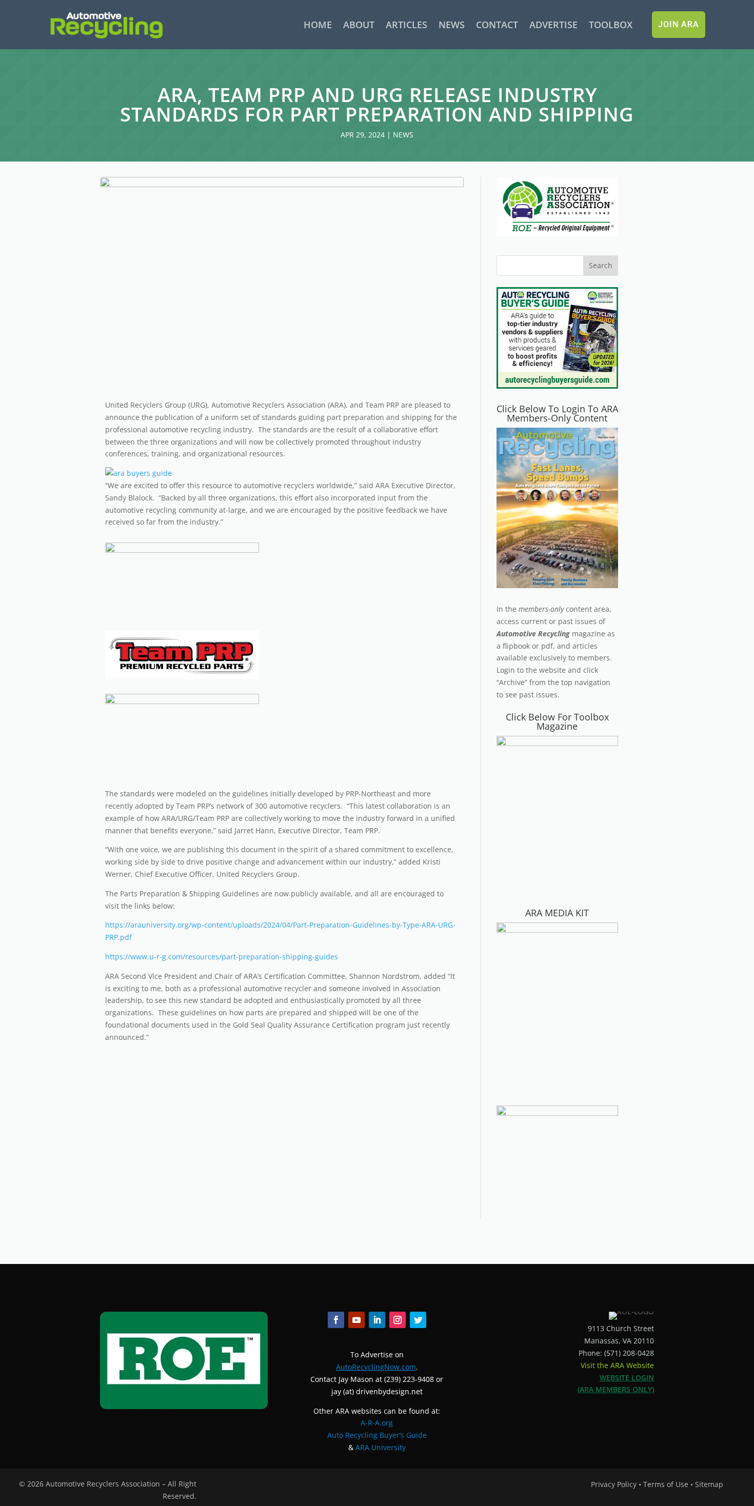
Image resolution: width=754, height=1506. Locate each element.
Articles (406, 24)
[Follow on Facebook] (336, 1320)
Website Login (627, 1377)
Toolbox (610, 24)
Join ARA (678, 24)
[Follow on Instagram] (397, 1320)
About (358, 24)
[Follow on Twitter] (418, 1320)
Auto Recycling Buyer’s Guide (377, 1435)
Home (318, 24)
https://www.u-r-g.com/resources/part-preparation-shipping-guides (221, 956)
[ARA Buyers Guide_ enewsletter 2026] (557, 386)
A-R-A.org (377, 1423)
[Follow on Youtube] (356, 1320)
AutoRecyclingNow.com (376, 1367)
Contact (497, 24)
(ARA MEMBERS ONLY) (616, 1389)
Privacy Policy (614, 1484)
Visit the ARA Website (617, 1365)
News (452, 24)
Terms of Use (665, 1484)
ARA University (380, 1447)
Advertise (553, 24)
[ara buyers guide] (138, 473)
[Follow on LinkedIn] (377, 1320)
